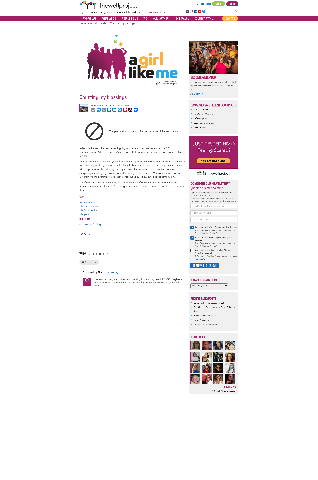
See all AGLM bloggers (224, 391)
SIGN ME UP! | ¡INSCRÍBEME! (204, 265)
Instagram (191, 11)
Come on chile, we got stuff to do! (209, 303)
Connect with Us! (205, 18)
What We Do (109, 18)
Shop (232, 3)
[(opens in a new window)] (94, 131)
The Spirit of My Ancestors (205, 324)
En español (182, 18)
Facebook (187, 11)
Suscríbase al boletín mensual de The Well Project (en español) (213, 251)
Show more (230, 386)
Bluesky (203, 11)
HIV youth (85, 214)
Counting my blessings (204, 123)
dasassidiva (126, 105)
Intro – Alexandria (201, 320)
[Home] (124, 5)
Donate (230, 19)
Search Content (236, 11)
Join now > (197, 93)
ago (113, 272)
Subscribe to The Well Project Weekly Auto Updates (214, 238)
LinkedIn (195, 11)
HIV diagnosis (87, 202)
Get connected (204, 3)
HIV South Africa (88, 210)
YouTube (199, 11)
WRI (145, 18)
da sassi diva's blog (90, 224)
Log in (218, 3)
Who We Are (90, 18)
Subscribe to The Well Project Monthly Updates (216, 227)
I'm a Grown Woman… (203, 114)
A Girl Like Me (130, 18)
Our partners (161, 18)
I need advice (200, 127)
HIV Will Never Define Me (205, 315)
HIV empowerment (90, 206)
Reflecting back (200, 118)
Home (83, 23)
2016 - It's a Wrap (201, 109)
